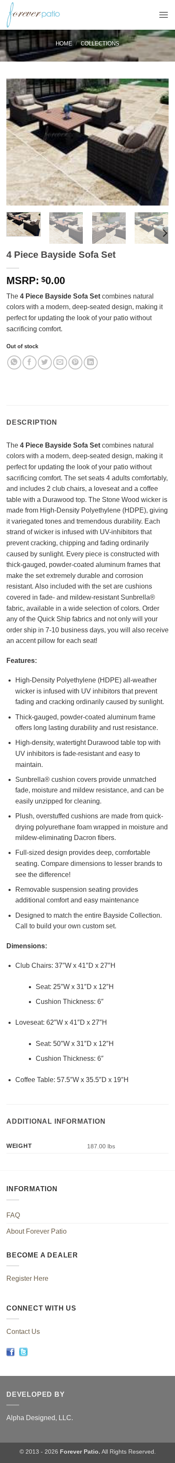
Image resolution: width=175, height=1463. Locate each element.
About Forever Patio (36, 1231)
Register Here (27, 1278)
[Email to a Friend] (60, 362)
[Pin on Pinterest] (75, 362)
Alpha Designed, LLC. (39, 1417)
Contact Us (23, 1331)
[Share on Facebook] (30, 362)
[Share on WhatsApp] (14, 362)
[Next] (154, 142)
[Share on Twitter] (45, 362)
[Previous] (20, 142)
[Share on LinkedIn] (91, 362)
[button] (163, 14)
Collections (100, 43)
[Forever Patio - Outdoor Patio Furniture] (55, 15)
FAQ (13, 1215)
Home (64, 43)
